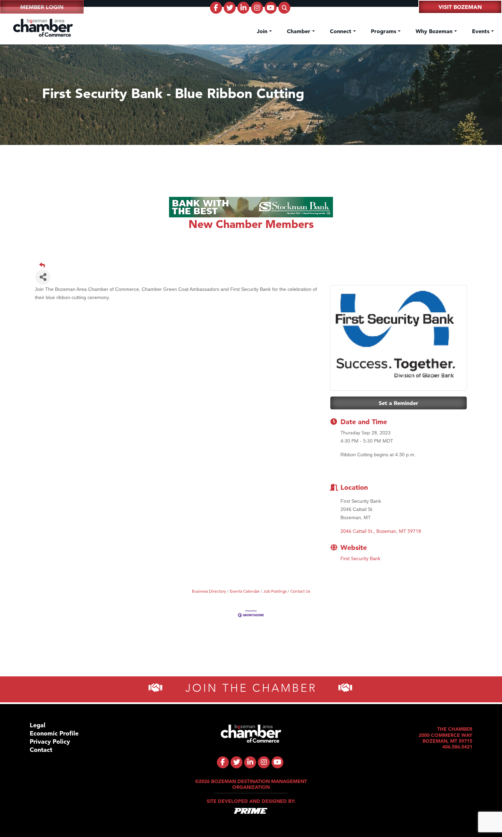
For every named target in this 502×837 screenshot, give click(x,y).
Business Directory (209, 591)
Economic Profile (54, 733)
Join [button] (263, 31)
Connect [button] (341, 31)
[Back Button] (253, 265)
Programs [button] (384, 31)
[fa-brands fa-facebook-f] (216, 8)
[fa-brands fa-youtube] (271, 8)
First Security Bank (360, 558)
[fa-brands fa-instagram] (257, 8)
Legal (37, 725)
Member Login (42, 6)
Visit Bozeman (460, 6)
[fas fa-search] (284, 8)
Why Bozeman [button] (435, 31)
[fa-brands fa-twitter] (230, 8)
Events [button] (481, 31)
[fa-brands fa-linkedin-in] (243, 8)
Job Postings (275, 591)
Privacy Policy (50, 741)
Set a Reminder (398, 403)
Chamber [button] (299, 31)
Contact (41, 750)
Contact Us (300, 591)
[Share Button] (43, 277)
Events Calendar (245, 591)
